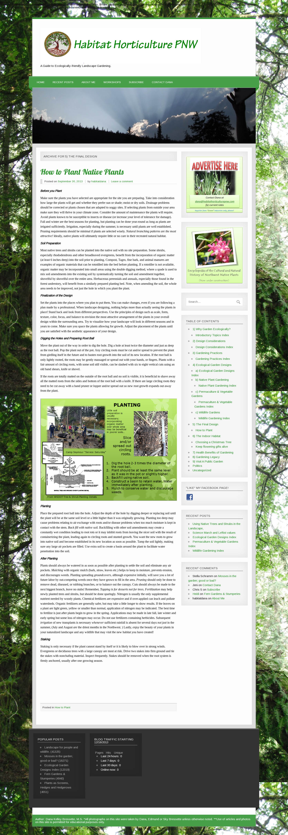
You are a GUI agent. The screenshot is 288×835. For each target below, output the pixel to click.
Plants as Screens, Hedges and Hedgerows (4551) (55, 787)
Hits (109, 752)
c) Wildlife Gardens (208, 412)
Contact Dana (162, 82)
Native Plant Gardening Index (217, 385)
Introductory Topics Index (212, 335)
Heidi (196, 593)
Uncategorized (202, 470)
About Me (88, 82)
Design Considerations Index (214, 347)
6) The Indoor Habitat (206, 436)
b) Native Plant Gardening (212, 379)
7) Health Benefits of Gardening (213, 452)
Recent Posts (63, 82)
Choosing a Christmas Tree (213, 442)
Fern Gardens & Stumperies (222, 593)
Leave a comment (122, 181)
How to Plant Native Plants (81, 172)
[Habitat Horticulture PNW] (120, 62)
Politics (197, 465)
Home (41, 82)
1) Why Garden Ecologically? (212, 329)
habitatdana (98, 181)
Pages (99, 752)
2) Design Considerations (209, 341)
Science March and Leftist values (214, 532)
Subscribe (136, 82)
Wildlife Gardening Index (214, 418)
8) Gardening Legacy (206, 457)
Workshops (112, 82)
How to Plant (62, 707)
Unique (118, 752)
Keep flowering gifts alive (212, 446)
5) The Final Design (205, 424)
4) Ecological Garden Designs (212, 364)
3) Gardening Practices (207, 353)
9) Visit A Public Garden (208, 461)
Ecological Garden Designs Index (214, 537)
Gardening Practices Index (213, 358)
